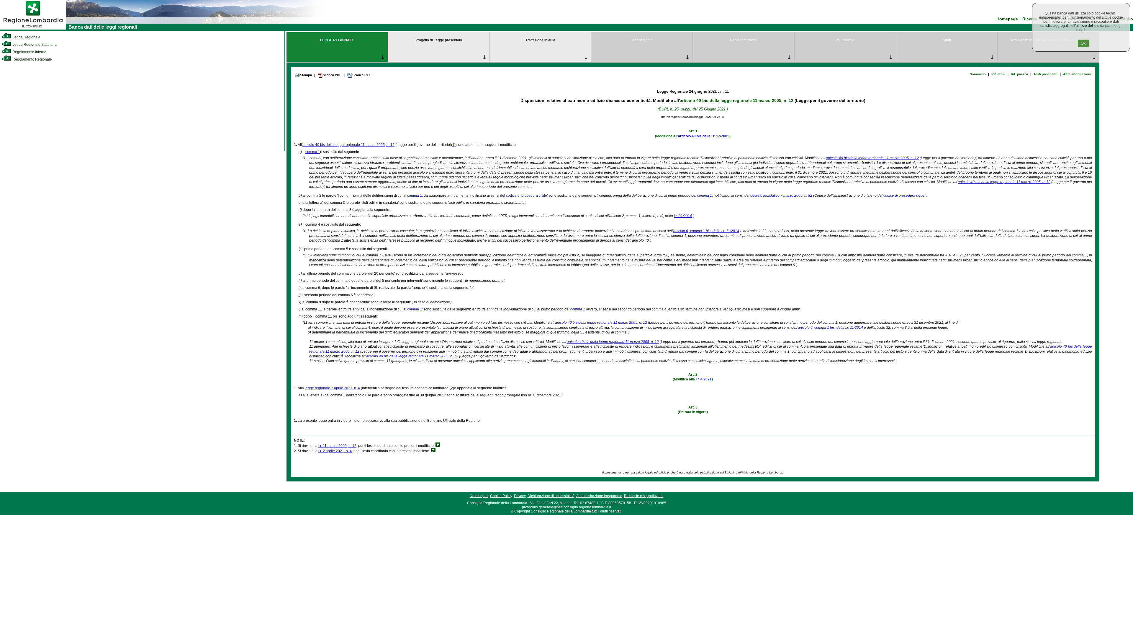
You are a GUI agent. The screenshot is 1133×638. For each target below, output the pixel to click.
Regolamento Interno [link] (29, 52)
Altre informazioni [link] (1077, 74)
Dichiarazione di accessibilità (551, 496)
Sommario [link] (978, 74)
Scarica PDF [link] (332, 75)
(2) (452, 388)
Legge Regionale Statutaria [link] (34, 45)
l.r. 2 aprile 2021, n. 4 (335, 451)
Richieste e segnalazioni (644, 496)
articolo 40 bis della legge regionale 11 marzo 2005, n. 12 (736, 100)
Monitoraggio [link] (642, 40)
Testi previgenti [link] (1045, 74)
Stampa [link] (306, 75)
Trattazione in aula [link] (540, 40)
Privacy (520, 496)
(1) (453, 145)
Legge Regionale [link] (26, 37)
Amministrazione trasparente (599, 496)
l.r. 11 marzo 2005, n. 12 (337, 446)
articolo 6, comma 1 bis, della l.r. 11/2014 (706, 231)
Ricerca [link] (1029, 19)
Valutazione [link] (845, 40)
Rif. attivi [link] (998, 74)
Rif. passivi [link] (1019, 74)
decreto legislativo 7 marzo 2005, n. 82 (781, 195)
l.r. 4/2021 (704, 379)
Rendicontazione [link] (743, 40)
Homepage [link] (1007, 19)
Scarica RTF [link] (361, 75)
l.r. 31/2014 (683, 216)
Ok (1083, 43)
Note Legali (479, 496)
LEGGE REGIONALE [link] (337, 40)
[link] (33, 28)
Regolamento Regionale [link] (32, 59)
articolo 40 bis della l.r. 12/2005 (703, 136)
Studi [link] (947, 40)
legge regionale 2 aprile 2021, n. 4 (332, 388)
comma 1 (312, 152)
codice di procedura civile (526, 195)
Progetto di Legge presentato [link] (438, 40)
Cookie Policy (501, 496)
